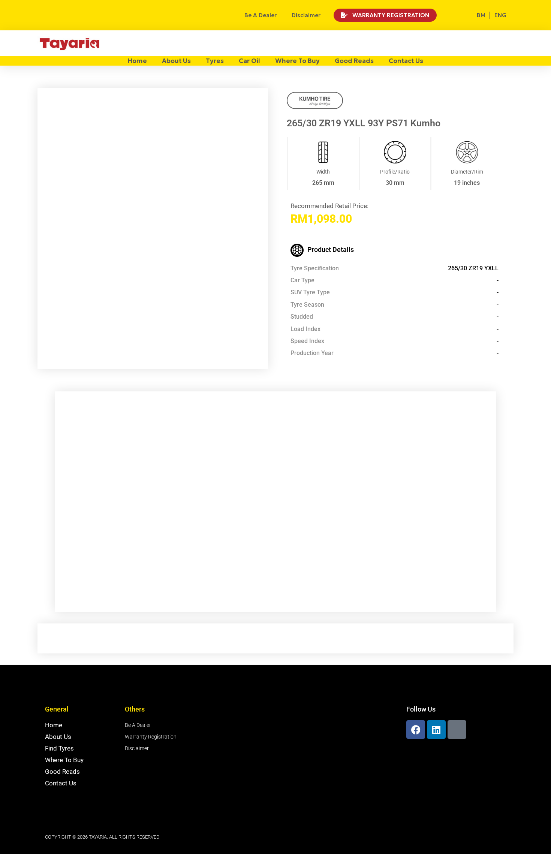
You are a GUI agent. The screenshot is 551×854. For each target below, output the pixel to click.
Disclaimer (306, 15)
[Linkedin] (436, 729)
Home (137, 61)
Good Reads (354, 61)
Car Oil (249, 61)
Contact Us (406, 61)
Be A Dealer (260, 15)
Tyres (215, 61)
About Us (176, 61)
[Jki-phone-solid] (457, 729)
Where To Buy (297, 61)
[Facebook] (415, 729)
